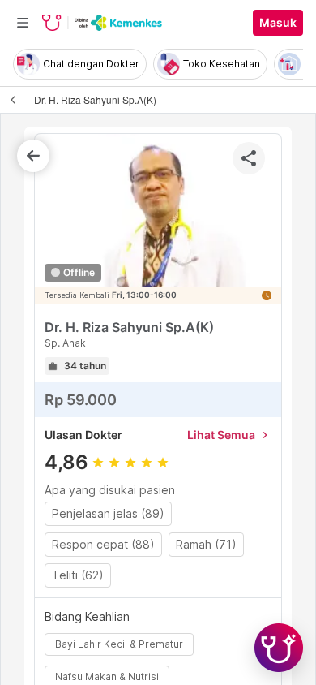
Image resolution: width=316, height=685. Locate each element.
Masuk (278, 22)
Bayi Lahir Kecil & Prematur (119, 644)
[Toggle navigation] (22, 23)
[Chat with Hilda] (278, 647)
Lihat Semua (229, 435)
